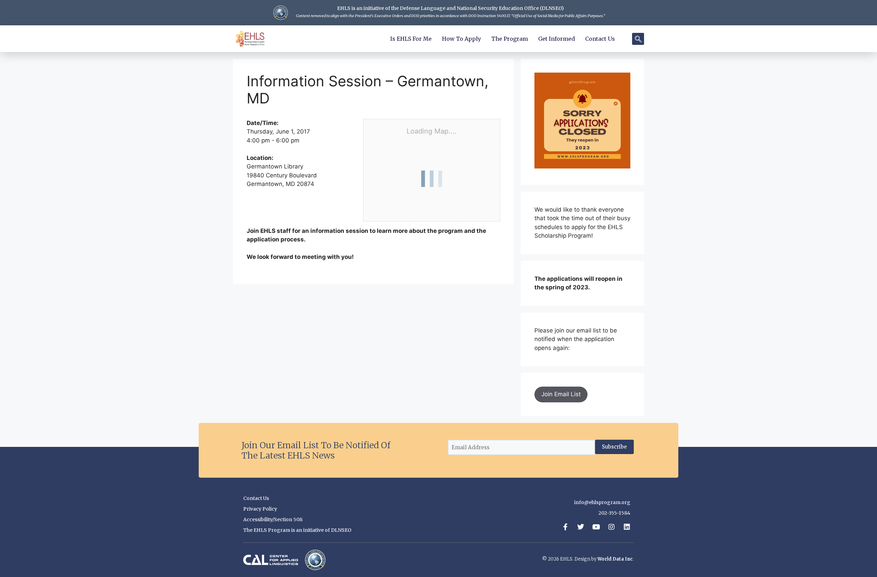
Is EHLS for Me (411, 38)
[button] (638, 39)
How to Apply (461, 38)
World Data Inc (615, 559)
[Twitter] (580, 527)
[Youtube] (596, 527)
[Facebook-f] (565, 527)
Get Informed (556, 38)
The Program (509, 38)
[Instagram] (611, 527)
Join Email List (561, 394)
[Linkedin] (626, 527)
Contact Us (600, 38)
